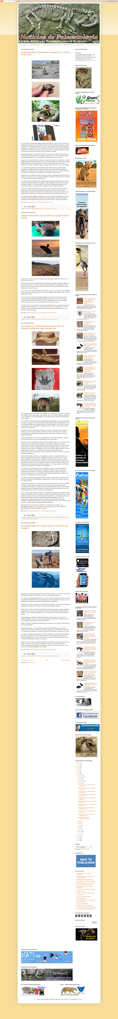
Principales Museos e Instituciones (85, 905)
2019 (78, 838)
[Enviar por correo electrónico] (27, 206)
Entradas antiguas (65, 660)
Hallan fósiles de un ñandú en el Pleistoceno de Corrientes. (90, 382)
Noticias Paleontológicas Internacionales (86, 900)
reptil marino (56, 655)
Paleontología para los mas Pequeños (86, 883)
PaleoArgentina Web (34, 44)
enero (79, 833)
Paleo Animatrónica (81, 898)
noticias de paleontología (42, 319)
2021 (78, 773)
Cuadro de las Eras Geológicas (84, 896)
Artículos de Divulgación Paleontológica (86, 907)
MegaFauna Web (68, 44)
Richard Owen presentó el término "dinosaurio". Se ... (86, 808)
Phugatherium (35, 518)
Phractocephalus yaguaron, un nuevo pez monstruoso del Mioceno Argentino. (90, 673)
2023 (78, 769)
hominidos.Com (79, 44)
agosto (80, 783)
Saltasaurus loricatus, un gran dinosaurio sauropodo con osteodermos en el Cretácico (90, 661)
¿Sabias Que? (80, 894)
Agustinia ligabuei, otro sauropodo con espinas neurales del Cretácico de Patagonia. (90, 635)
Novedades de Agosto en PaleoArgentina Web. (84, 818)
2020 (78, 836)
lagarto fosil (28, 208)
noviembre (80, 777)
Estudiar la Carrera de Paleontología (85, 893)
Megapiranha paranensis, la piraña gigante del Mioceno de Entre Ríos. (90, 345)
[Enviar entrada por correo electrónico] (25, 206)
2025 (78, 765)
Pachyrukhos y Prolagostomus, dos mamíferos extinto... (86, 815)
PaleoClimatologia (81, 901)
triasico (55, 208)
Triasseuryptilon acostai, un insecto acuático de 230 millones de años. (90, 356)
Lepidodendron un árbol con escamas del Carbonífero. (89, 323)
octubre (80, 779)
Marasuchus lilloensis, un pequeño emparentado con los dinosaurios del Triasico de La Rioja (90, 405)
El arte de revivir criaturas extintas (85, 884)
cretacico (28, 655)
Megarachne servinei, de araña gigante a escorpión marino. (90, 612)
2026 (78, 763)
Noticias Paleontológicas (82, 903)
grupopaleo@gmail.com (90, 60)
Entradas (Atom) (31, 662)
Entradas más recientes (26, 660)
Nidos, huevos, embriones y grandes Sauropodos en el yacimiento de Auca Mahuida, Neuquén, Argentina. (90, 301)
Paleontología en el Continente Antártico (86, 881)
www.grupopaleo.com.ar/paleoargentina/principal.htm (40, 202)
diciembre (80, 775)
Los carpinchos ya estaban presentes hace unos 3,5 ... (87, 792)
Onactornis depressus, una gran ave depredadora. (90, 334)
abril (79, 827)
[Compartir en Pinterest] (34, 206)
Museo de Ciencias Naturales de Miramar (58, 517)
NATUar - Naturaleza (92, 44)
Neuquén (41, 655)
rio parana (55, 319)
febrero (80, 831)
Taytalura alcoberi (49, 208)
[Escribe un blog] (29, 206)
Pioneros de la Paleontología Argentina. (86, 909)
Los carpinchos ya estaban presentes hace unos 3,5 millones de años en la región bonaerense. (42, 327)
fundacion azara (36, 517)
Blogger (80, 999)
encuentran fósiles (34, 655)
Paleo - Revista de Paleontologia (52, 44)
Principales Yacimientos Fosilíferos (85, 879)
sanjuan (43, 208)
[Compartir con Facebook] (32, 206)
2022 (78, 771)
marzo (79, 829)
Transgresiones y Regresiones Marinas (86, 889)
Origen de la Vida (81, 891)
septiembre (81, 781)
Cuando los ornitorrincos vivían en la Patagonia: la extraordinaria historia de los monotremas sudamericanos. (90, 369)
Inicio (47, 660)
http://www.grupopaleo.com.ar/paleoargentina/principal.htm (41, 312)
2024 (78, 767)
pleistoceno (50, 319)
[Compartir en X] (31, 206)
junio (79, 823)
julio (79, 821)
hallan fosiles (34, 319)
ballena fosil (28, 319)
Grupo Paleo (23, 44)
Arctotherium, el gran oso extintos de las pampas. (90, 393)
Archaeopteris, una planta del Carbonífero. (90, 312)
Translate (87, 849)
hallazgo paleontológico (45, 517)
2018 (78, 840)
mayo (79, 825)
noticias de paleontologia (36, 208)
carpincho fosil (29, 517)
